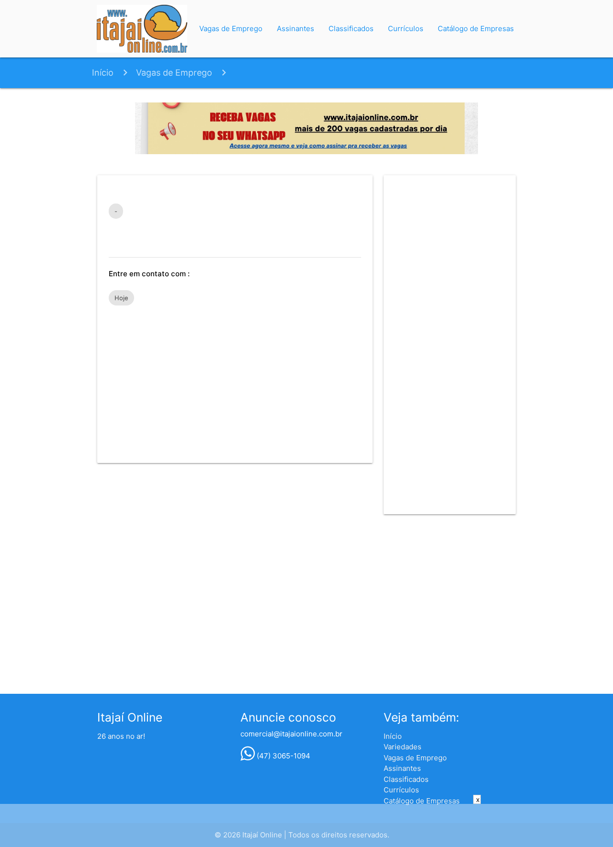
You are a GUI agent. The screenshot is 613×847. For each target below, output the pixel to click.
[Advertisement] (235, 380)
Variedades (402, 746)
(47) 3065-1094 (282, 755)
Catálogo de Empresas (476, 28)
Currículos (405, 28)
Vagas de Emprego (230, 28)
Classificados (351, 28)
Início (103, 73)
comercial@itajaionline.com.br (291, 733)
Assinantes (295, 28)
